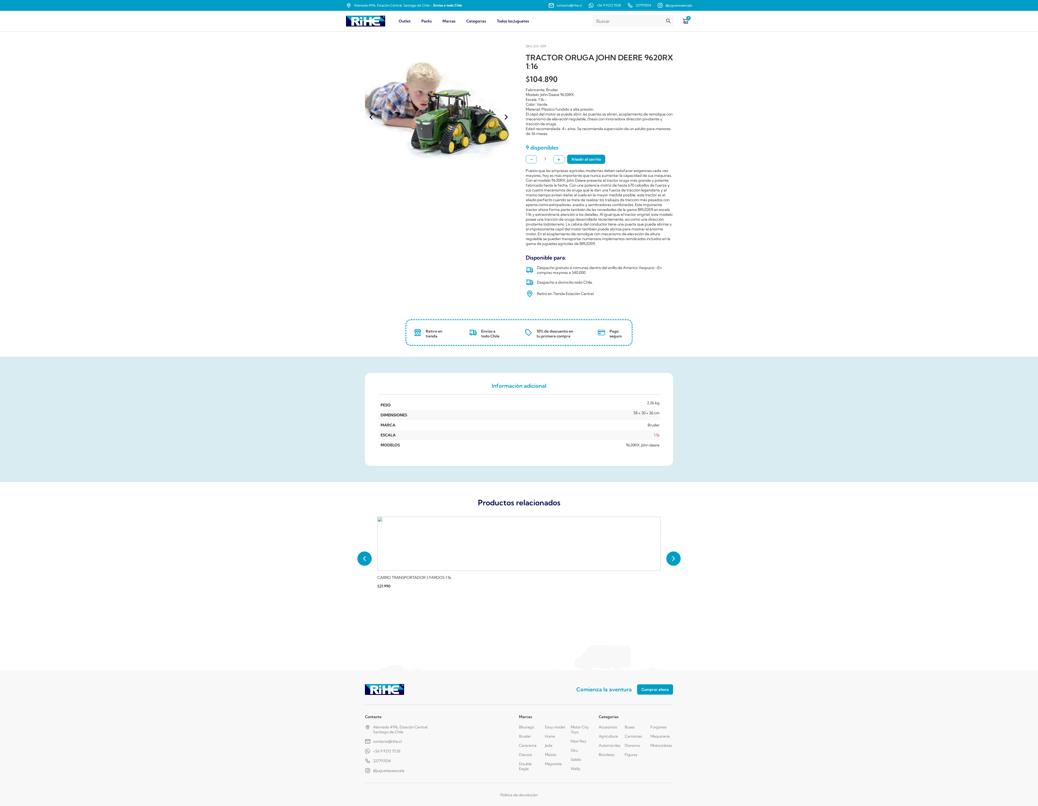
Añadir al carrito (586, 159)
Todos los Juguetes (513, 21)
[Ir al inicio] (365, 21)
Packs (426, 21)
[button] (371, 117)
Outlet (405, 21)
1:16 (657, 435)
